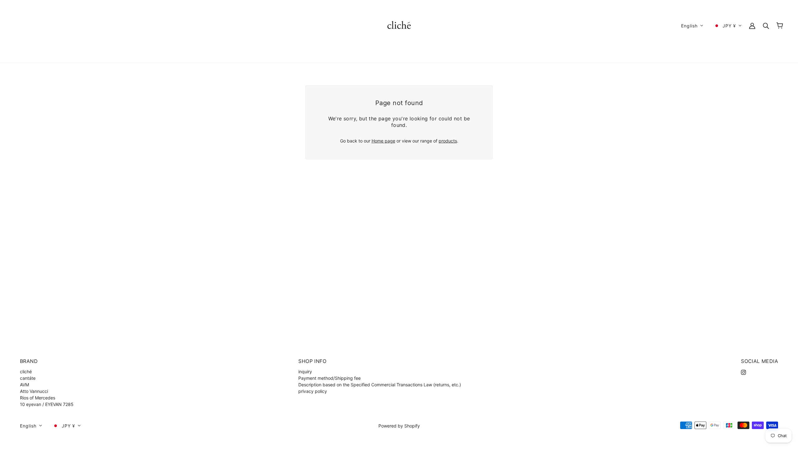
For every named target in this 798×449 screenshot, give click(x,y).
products (448, 140)
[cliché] (399, 25)
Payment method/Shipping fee (329, 378)
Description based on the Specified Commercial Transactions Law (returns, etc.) (379, 384)
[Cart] (780, 25)
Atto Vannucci (34, 391)
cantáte (28, 378)
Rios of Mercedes (37, 397)
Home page (383, 140)
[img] (743, 371)
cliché (26, 371)
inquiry (305, 371)
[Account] (752, 25)
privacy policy (312, 391)
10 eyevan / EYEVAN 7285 (47, 404)
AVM (24, 384)
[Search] (766, 25)
